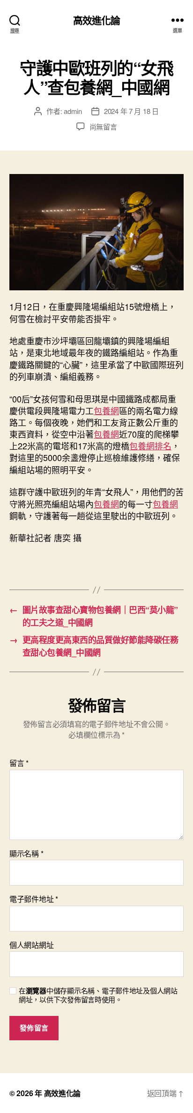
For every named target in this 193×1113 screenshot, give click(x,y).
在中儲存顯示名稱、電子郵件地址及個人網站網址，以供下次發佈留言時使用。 (98, 995)
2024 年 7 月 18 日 (131, 111)
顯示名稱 (26, 853)
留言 (19, 763)
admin (73, 111)
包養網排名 (150, 445)
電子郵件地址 (33, 899)
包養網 (106, 410)
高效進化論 (96, 20)
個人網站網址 (31, 945)
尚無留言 (103, 126)
